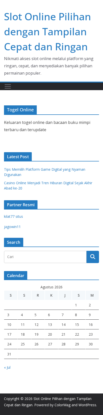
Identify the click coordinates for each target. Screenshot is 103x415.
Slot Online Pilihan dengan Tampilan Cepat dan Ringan (47, 31)
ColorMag (62, 404)
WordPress (87, 404)
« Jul (7, 367)
